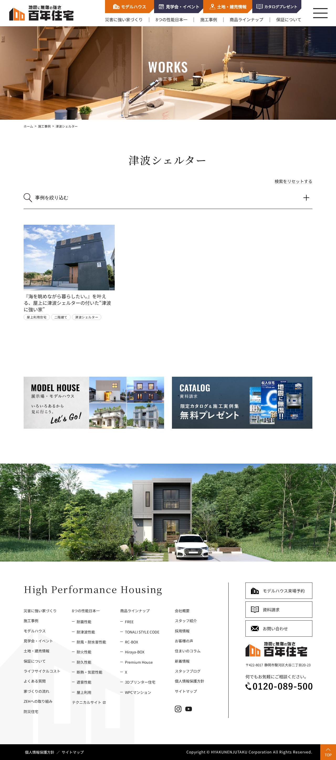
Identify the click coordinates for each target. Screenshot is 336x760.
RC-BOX (131, 641)
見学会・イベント (38, 640)
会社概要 (182, 610)
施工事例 (208, 19)
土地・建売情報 (36, 650)
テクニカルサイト (87, 702)
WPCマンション (138, 692)
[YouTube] (190, 710)
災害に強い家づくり (124, 19)
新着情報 (182, 661)
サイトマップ (186, 691)
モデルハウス (35, 630)
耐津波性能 (86, 632)
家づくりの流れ (36, 691)
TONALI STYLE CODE (142, 632)
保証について (288, 19)
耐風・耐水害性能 (91, 641)
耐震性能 (84, 621)
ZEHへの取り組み (38, 701)
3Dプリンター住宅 (140, 682)
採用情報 (182, 630)
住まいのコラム (188, 650)
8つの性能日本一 (171, 19)
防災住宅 (31, 711)
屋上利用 (84, 692)
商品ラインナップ (246, 19)
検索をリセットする (293, 181)
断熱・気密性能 (89, 672)
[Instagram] (180, 710)
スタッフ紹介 (186, 620)
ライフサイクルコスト (42, 671)
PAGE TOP (325, 750)
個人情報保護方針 (189, 681)
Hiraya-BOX (134, 651)
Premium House (139, 662)
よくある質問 (35, 681)
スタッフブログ (188, 671)
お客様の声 (184, 640)
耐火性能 (84, 651)
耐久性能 (84, 662)
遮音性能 (84, 682)
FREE (129, 621)
